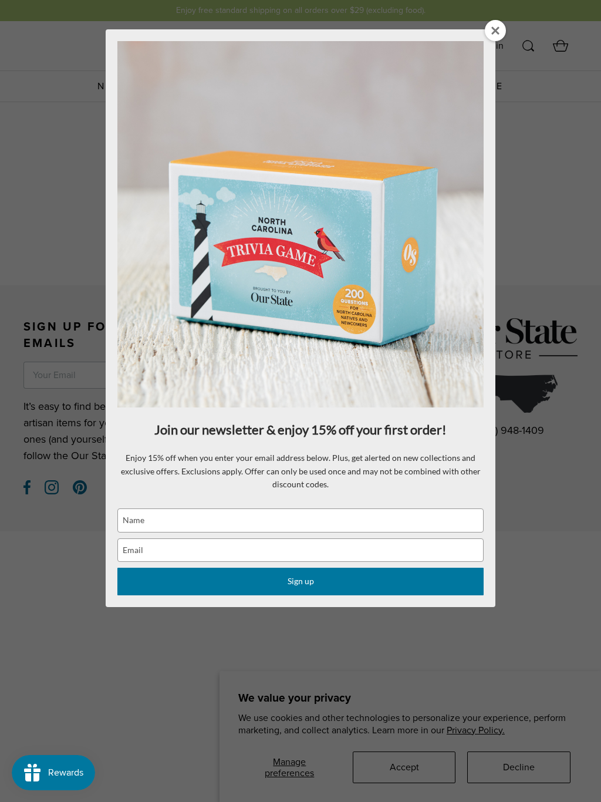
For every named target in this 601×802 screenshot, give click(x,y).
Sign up (301, 581)
